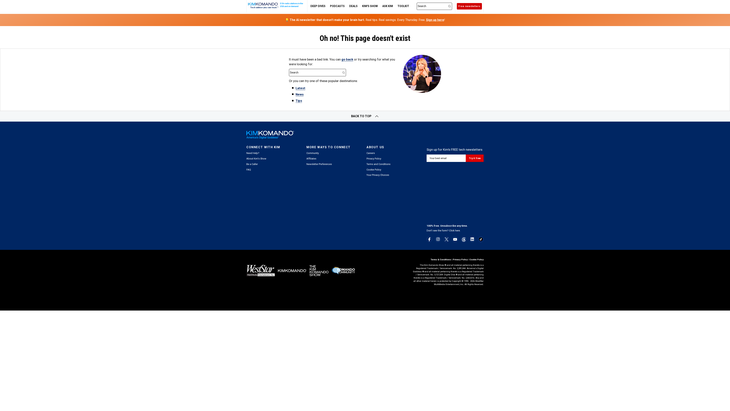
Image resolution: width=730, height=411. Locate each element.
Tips (299, 101)
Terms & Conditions (441, 259)
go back (347, 59)
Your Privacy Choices (378, 175)
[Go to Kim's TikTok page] (481, 239)
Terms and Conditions (378, 164)
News (300, 94)
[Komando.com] (263, 4)
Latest (300, 88)
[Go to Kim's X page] (446, 239)
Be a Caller (252, 164)
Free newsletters (469, 6)
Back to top (361, 116)
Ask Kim (387, 6)
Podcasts (337, 6)
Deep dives (317, 6)
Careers (371, 153)
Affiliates (311, 158)
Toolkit (403, 6)
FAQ (248, 169)
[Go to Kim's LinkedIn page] (472, 239)
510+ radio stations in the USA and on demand (291, 4)
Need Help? (252, 153)
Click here (454, 230)
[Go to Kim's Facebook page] (429, 239)
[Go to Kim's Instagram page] (438, 239)
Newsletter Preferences (319, 164)
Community (312, 153)
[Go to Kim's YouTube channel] (455, 239)
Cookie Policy (374, 169)
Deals (353, 6)
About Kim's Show (256, 158)
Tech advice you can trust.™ (264, 7)
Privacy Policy (374, 158)
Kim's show (370, 6)
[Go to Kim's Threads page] (464, 239)
